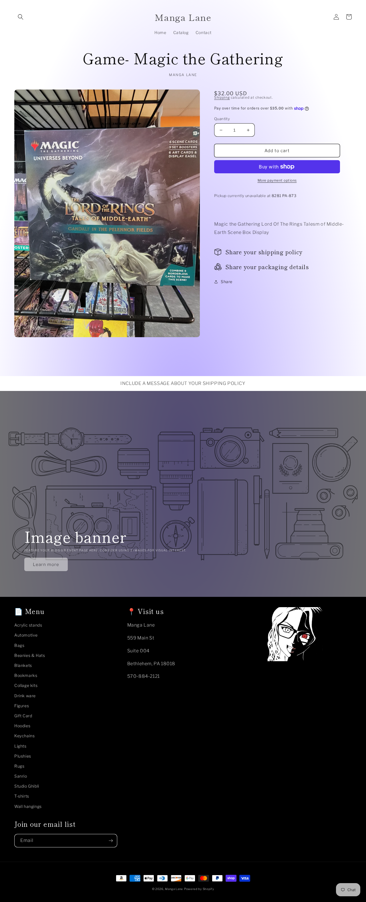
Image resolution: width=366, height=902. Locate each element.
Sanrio (20, 776)
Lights (20, 746)
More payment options (277, 180)
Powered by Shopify (199, 889)
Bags (19, 645)
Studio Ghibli (26, 786)
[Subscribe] (110, 840)
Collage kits (25, 685)
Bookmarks (25, 675)
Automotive (26, 635)
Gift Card (23, 715)
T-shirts (21, 796)
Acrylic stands (28, 625)
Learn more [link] (46, 564)
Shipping (222, 97)
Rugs (19, 766)
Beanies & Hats (29, 655)
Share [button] (226, 281)
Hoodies (22, 725)
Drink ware (25, 695)
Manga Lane (174, 889)
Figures (21, 705)
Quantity (222, 118)
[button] (20, 17)
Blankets (23, 665)
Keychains (24, 735)
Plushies (22, 756)
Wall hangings (28, 806)
